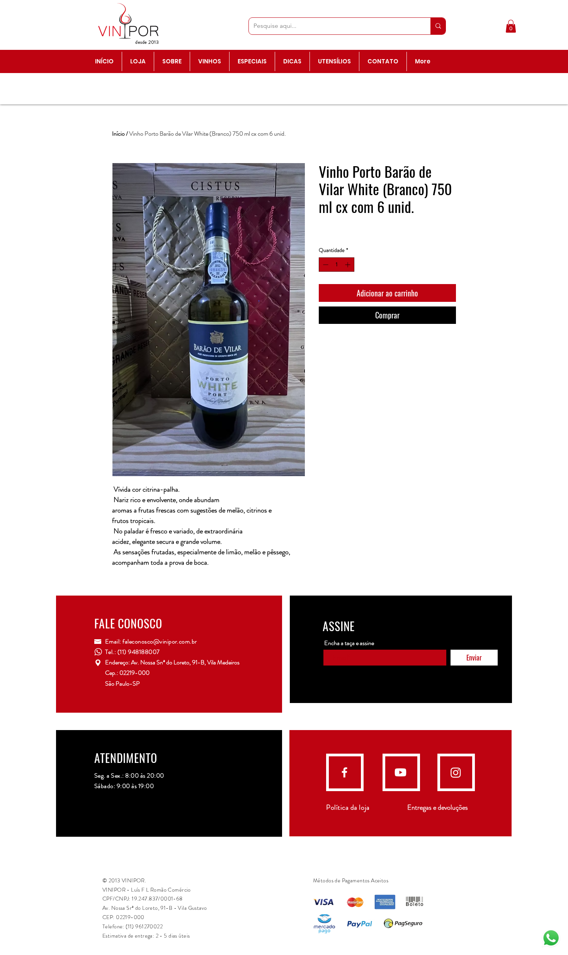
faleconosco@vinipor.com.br (159, 641)
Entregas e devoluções (437, 807)
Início (118, 133)
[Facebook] (344, 772)
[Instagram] (456, 772)
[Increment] (348, 264)
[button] (510, 26)
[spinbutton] (337, 264)
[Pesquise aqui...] (438, 26)
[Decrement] (325, 264)
